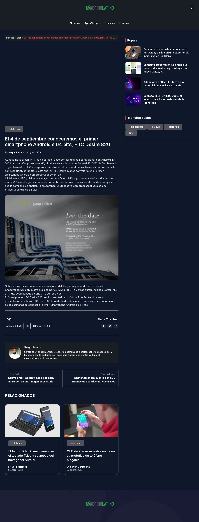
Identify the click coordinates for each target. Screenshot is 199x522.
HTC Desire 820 (41, 326)
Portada (10, 37)
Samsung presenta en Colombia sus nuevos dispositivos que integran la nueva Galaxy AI (165, 68)
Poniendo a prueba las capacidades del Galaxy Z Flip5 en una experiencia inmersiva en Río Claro (166, 53)
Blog (19, 37)
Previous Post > (108, 374)
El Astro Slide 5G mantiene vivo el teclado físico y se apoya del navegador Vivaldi (31, 455)
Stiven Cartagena (80, 466)
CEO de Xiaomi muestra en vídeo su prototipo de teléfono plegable (91, 455)
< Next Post (13, 374)
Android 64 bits (14, 326)
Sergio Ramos (16, 152)
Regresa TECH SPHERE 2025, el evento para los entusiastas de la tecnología (163, 99)
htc (27, 326)
